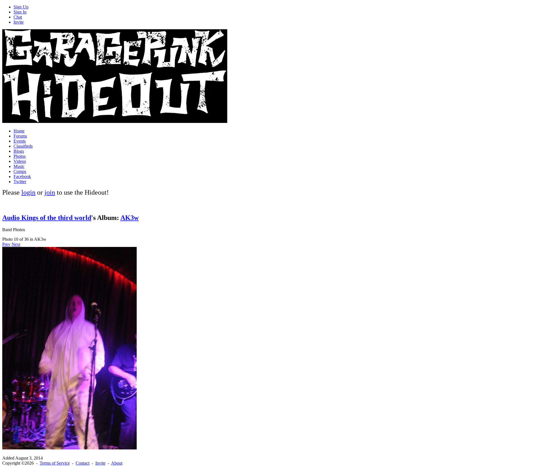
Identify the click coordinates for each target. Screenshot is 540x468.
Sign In (20, 12)
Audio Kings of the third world (46, 217)
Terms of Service (55, 463)
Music (19, 166)
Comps (20, 171)
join (49, 192)
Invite (19, 22)
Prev (6, 244)
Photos (20, 156)
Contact (82, 463)
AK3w (129, 217)
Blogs (19, 151)
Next (16, 244)
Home (19, 131)
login (28, 192)
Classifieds (23, 146)
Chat (18, 17)
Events (20, 141)
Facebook (22, 176)
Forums (20, 136)
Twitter (20, 181)
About (116, 463)
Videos (20, 161)
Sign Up (21, 6)
